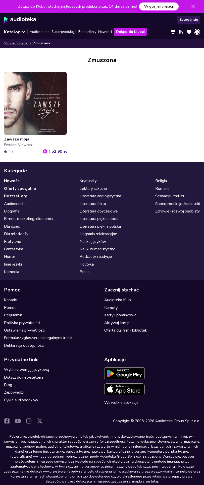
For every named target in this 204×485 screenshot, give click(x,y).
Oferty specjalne (20, 188)
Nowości (105, 31)
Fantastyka (13, 249)
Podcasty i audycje (96, 256)
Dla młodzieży (16, 234)
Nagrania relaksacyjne (98, 234)
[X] (40, 421)
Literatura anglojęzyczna (100, 196)
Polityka (87, 264)
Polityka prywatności (22, 323)
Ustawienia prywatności (24, 330)
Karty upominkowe (120, 315)
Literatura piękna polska (100, 226)
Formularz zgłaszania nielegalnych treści (38, 338)
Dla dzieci (12, 226)
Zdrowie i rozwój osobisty (177, 211)
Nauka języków (93, 241)
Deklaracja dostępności (24, 345)
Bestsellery (87, 31)
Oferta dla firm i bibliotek (125, 330)
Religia (161, 181)
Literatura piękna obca (99, 218)
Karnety (111, 307)
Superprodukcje (63, 31)
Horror (9, 256)
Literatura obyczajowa (99, 211)
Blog (8, 385)
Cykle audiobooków (21, 400)
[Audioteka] (20, 19)
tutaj (154, 481)
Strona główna (16, 43)
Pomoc (10, 307)
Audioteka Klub (117, 300)
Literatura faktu (93, 204)
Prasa (85, 272)
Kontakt (11, 300)
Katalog (12, 32)
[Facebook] (7, 421)
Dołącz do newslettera (24, 377)
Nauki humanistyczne (97, 249)
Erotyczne (12, 241)
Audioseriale (40, 31)
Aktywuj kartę (116, 323)
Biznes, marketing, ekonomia (28, 218)
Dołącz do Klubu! (130, 31)
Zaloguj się (188, 19)
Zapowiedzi (14, 392)
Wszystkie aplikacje (121, 402)
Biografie (12, 211)
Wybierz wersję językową (26, 369)
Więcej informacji (159, 6)
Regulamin (13, 315)
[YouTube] (18, 421)
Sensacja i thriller (169, 196)
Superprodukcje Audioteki (177, 204)
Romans (162, 188)
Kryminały (88, 181)
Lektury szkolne (93, 188)
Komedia (11, 272)
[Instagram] (29, 421)
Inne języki (13, 264)
